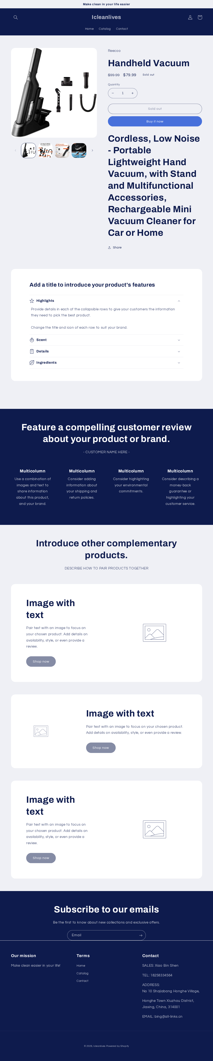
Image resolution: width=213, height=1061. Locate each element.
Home (81, 965)
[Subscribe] (141, 935)
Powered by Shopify (117, 1046)
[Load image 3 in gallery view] (62, 150)
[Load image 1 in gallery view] (28, 150)
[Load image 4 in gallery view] (79, 150)
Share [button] (117, 247)
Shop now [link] (41, 661)
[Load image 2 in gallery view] (45, 150)
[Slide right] (92, 150)
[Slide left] (15, 150)
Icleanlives (99, 1046)
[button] (16, 17)
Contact (82, 980)
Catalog (82, 973)
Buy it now (155, 121)
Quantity (114, 84)
